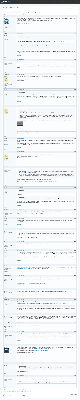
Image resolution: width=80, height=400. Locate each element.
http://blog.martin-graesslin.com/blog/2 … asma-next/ (28, 38)
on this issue (26, 382)
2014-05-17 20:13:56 (20, 33)
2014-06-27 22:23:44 (20, 209)
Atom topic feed (74, 394)
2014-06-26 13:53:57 (20, 151)
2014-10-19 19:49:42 (20, 363)
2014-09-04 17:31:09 (20, 299)
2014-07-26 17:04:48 (20, 289)
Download (76, 1)
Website (6, 28)
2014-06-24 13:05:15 (20, 105)
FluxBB (75, 396)
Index (4, 7)
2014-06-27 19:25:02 (20, 166)
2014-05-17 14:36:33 (20, 16)
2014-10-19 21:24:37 (20, 375)
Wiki (58, 1)
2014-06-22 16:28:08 (20, 89)
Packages (49, 1)
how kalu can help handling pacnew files (24, 268)
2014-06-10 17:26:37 (20, 59)
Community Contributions (14, 12)
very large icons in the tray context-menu (39, 347)
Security (67, 1)
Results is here (22, 63)
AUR (71, 1)
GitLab (62, 1)
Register (14, 7)
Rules (7, 7)
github (20, 55)
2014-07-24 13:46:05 (20, 241)
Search (10, 7)
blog (18, 55)
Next (25, 14)
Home (44, 1)
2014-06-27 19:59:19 (20, 187)
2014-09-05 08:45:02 (20, 331)
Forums (54, 1)
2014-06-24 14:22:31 (20, 138)
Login (18, 7)
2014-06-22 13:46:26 (20, 74)
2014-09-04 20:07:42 (20, 322)
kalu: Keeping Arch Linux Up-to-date (31, 12)
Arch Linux (6, 2)
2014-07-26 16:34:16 (20, 275)
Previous (7, 14)
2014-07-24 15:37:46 (20, 250)
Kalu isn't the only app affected (42, 350)
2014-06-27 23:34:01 (20, 218)
